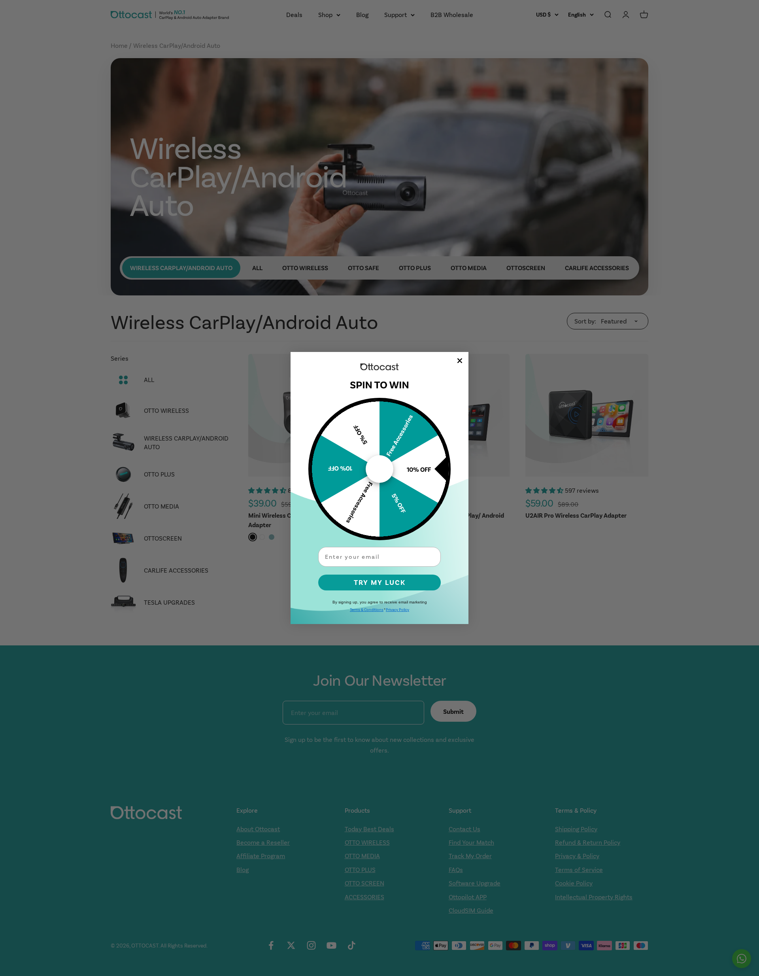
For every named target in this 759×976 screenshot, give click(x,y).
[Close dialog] (459, 360)
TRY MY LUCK (380, 582)
